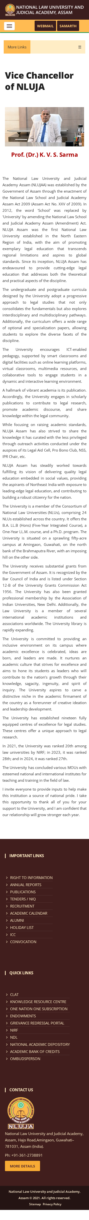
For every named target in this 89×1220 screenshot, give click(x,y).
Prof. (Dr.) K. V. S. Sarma (44, 154)
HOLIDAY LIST (22, 927)
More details (22, 1166)
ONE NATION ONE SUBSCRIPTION (38, 1008)
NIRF (14, 1030)
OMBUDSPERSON (25, 1058)
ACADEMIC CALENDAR (28, 913)
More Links (17, 46)
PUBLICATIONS (23, 891)
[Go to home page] (44, 9)
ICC (13, 934)
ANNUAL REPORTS (25, 884)
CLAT (14, 994)
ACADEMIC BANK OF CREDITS (35, 1051)
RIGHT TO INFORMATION (31, 877)
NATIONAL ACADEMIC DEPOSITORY (40, 1044)
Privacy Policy (52, 1204)
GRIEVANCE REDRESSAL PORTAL (37, 1023)
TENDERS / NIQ (23, 898)
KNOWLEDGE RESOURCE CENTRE (38, 1001)
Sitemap (35, 1204)
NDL (14, 1037)
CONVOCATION (23, 941)
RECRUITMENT (22, 906)
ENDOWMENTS (23, 1015)
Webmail (45, 26)
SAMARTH (68, 26)
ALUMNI (17, 920)
